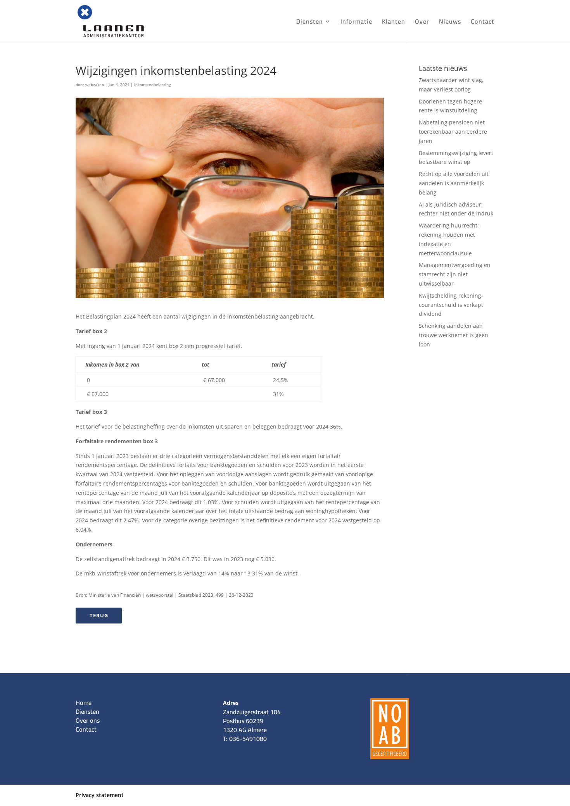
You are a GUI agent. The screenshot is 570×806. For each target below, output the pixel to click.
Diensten (309, 23)
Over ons (88, 720)
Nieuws (450, 23)
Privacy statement (100, 795)
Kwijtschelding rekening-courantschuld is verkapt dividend (451, 305)
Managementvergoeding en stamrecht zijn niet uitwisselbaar (455, 274)
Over (422, 23)
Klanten (393, 23)
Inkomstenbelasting (152, 84)
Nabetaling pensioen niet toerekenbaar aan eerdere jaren (453, 132)
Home (84, 702)
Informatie (356, 23)
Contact (482, 23)
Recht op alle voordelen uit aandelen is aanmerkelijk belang (454, 183)
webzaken (94, 84)
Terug (99, 615)
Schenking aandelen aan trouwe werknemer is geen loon (453, 335)
